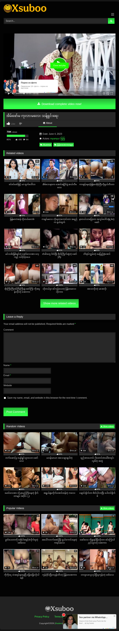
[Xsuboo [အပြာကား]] (59, 9)
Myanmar (47, 145)
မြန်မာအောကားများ (65, 145)
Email (7, 375)
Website (7, 385)
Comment (8, 330)
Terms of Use (61, 616)
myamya (54, 138)
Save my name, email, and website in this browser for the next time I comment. (47, 398)
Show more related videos (59, 303)
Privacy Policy (42, 616)
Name (7, 365)
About (49, 123)
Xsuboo (58, 623)
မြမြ (63, 138)
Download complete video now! (61, 104)
